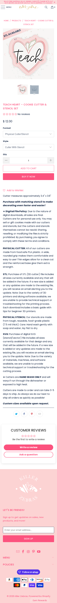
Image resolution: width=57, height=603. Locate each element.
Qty (5, 154)
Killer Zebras (21, 596)
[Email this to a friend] (40, 414)
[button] (10, 114)
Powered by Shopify (39, 596)
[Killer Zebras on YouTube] (39, 552)
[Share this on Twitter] (16, 414)
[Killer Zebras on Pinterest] (33, 552)
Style (5, 141)
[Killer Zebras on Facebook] (23, 552)
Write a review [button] (28, 447)
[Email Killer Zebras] (18, 552)
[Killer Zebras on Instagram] (28, 552)
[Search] (46, 7)
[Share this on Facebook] (24, 414)
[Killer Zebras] (28, 7)
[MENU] (1, 7)
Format (7, 128)
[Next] (52, 54)
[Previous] (5, 54)
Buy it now (28, 176)
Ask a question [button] (28, 454)
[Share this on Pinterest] (32, 414)
